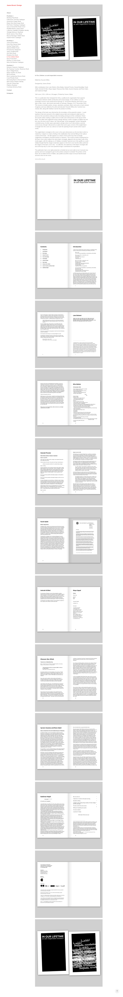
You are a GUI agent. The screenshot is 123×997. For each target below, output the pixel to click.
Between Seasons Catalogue (15, 67)
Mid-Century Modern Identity (15, 81)
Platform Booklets (12, 85)
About (9, 13)
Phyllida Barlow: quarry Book (15, 28)
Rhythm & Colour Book (13, 60)
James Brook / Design (14, 5)
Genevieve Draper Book (14, 21)
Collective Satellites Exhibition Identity (18, 30)
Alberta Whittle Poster (13, 48)
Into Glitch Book (11, 53)
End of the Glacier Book (14, 44)
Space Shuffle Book (12, 51)
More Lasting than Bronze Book (16, 76)
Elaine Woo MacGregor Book (15, 23)
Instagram (10, 93)
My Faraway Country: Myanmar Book (18, 69)
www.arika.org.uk (40, 159)
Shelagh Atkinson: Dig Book (15, 32)
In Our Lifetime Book (13, 57)
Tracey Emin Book (12, 42)
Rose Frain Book (12, 58)
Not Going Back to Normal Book (16, 80)
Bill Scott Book (11, 74)
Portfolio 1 (10, 16)
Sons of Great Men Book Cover (16, 26)
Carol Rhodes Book (12, 78)
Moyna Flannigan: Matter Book (16, 35)
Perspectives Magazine (14, 49)
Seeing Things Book (13, 46)
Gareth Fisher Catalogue (14, 37)
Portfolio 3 (10, 65)
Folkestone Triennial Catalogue (16, 19)
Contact (9, 90)
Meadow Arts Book (12, 55)
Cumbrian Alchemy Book (14, 87)
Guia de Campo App (13, 83)
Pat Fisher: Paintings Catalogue (16, 25)
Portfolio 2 (10, 40)
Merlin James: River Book (14, 34)
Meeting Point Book (12, 18)
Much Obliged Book (12, 71)
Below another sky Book (14, 72)
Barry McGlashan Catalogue (15, 62)
